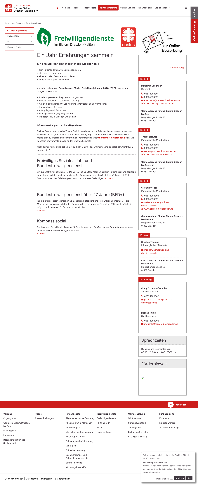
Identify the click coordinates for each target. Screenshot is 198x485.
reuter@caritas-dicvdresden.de (160, 151)
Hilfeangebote (89, 7)
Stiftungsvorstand (137, 422)
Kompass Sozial (14, 47)
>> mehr (109, 178)
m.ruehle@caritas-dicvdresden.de (161, 324)
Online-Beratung (194, 31)
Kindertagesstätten (75, 436)
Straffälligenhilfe (74, 462)
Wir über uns (134, 418)
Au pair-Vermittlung (169, 427)
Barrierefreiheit (62, 478)
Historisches (9, 430)
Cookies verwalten (14, 478)
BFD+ (9, 42)
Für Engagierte (145, 7)
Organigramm (10, 418)
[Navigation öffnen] (7, 30)
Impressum (8, 435)
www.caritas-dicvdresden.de (158, 154)
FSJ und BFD (13, 36)
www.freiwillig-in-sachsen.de (158, 103)
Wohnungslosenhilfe (76, 467)
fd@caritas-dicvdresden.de (112, 137)
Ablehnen (180, 478)
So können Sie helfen (138, 432)
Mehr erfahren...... (164, 479)
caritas (194, 13)
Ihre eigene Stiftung (137, 436)
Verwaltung (146, 279)
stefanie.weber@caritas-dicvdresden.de (155, 204)
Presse (76, 7)
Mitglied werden (167, 422)
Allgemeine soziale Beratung (80, 418)
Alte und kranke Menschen (79, 422)
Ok (189, 478)
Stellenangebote (163, 7)
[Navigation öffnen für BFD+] (31, 41)
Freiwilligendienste (108, 7)
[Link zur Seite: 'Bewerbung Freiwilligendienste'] (162, 41)
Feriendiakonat (104, 432)
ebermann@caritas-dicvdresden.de (162, 100)
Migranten (71, 445)
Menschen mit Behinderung (79, 432)
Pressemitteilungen (44, 418)
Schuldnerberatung (75, 450)
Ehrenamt (164, 418)
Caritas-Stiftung (127, 7)
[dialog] (168, 467)
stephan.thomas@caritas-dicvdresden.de (155, 251)
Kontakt (144, 79)
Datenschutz (32, 478)
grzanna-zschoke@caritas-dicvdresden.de (156, 301)
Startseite (58, 7)
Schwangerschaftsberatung (79, 441)
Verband (66, 7)
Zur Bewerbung (176, 67)
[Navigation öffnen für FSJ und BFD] (31, 36)
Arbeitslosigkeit (73, 427)
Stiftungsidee (134, 427)
